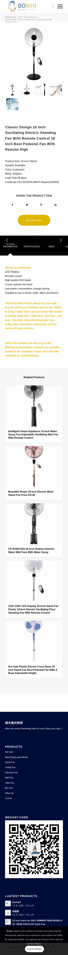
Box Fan (9, 788)
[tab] (10, 246)
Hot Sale (9, 752)
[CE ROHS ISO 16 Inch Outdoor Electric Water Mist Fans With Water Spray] (34, 523)
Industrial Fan (11, 772)
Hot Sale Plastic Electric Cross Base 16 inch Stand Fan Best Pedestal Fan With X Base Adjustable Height (32, 670)
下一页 (61, 240)
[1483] (41, 90)
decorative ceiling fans (33, 324)
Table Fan (9, 783)
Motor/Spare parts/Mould (16, 757)
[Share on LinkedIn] (56, 204)
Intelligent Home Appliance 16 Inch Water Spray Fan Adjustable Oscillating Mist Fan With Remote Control (33, 434)
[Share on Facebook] (12, 204)
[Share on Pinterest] (41, 204)
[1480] (34, 54)
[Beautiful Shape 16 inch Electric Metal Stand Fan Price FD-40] (34, 466)
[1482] (55, 90)
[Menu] (58, 6)
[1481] (12, 104)
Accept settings (34, 949)
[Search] (51, 6)
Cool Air (8, 798)
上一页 (7, 240)
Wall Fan (9, 777)
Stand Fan (11, 267)
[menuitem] (51, 6)
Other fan (9, 793)
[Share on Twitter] (27, 204)
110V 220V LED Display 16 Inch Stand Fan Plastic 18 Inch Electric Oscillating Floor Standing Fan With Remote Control (33, 609)
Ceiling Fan (10, 767)
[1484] (27, 90)
